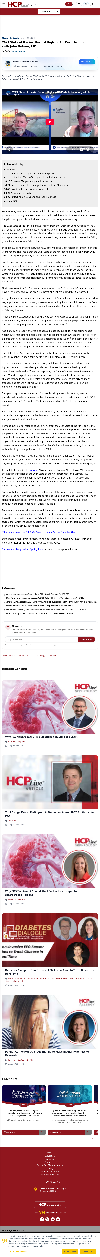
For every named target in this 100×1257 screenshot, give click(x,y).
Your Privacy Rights (50, 1174)
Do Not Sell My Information (50, 1165)
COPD (29, 655)
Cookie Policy (38, 1246)
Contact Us (50, 1162)
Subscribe (84, 639)
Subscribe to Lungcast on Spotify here (22, 549)
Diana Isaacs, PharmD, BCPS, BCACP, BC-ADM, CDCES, (31, 978)
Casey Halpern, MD (14, 981)
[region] (50, 1244)
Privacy (50, 1168)
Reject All (88, 1251)
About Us (50, 1152)
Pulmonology (8, 655)
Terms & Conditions (50, 1171)
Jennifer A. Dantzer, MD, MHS (20, 1060)
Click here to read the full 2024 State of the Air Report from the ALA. (38, 532)
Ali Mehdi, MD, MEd (16, 741)
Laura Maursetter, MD (17, 899)
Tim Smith (12, 820)
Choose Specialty (47, 11)
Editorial (50, 1158)
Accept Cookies (70, 1251)
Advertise (50, 1155)
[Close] (96, 1236)
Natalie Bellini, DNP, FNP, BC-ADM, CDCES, (74, 978)
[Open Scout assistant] (86, 4)
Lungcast (32, 469)
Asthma (21, 655)
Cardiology (40, 655)
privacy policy (54, 645)
